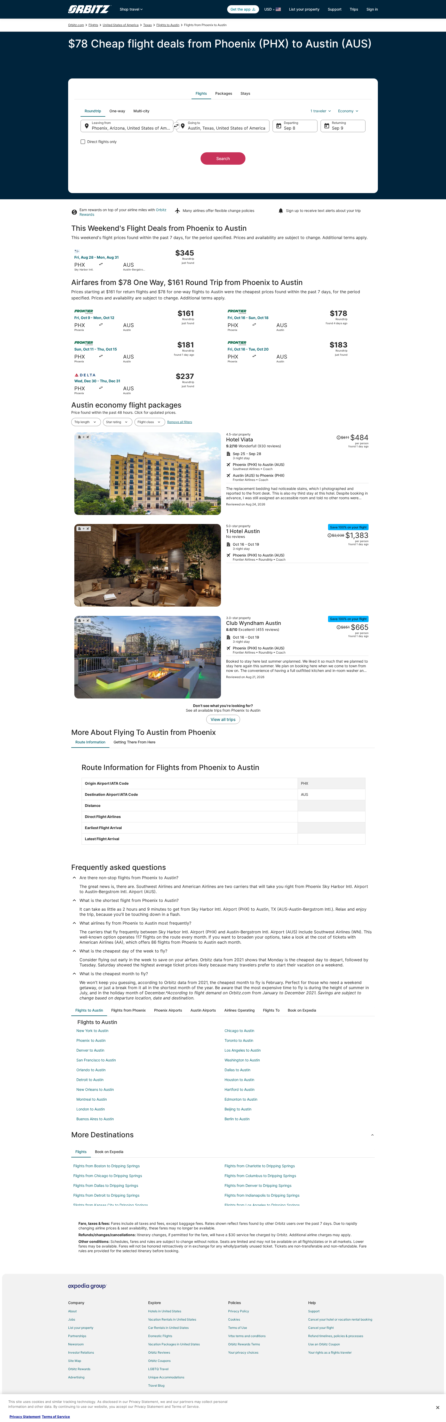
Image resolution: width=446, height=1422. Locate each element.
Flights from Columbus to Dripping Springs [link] (260, 1175)
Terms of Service (56, 1417)
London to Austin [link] (90, 1109)
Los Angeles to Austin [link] (243, 1050)
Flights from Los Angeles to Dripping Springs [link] (262, 1205)
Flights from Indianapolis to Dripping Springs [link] (262, 1195)
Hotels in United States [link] (164, 1311)
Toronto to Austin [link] (239, 1040)
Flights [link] (93, 25)
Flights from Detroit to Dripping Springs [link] (106, 1195)
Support (334, 9)
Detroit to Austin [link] (89, 1079)
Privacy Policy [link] (238, 1311)
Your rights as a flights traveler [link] (330, 1352)
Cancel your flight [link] (321, 1328)
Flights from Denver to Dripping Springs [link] (258, 1185)
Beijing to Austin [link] (238, 1109)
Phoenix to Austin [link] (91, 1040)
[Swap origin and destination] (176, 125)
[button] (223, 1134)
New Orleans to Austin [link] (95, 1089)
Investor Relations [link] (81, 1352)
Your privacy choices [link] (243, 1352)
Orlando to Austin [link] (91, 1070)
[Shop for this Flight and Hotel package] (297, 473)
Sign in (372, 9)
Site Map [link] (74, 1361)
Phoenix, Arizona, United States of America (132, 128)
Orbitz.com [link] (76, 25)
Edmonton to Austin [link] (241, 1099)
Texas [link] (147, 25)
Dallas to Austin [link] (237, 1070)
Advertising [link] (76, 1377)
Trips (354, 9)
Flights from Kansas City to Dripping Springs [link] (110, 1205)
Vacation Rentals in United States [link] (172, 1319)
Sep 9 (337, 128)
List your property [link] (80, 1328)
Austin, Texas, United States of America (226, 128)
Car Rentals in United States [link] (168, 1328)
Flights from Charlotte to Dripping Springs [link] (260, 1166)
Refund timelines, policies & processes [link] (335, 1336)
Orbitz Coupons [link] (159, 1361)
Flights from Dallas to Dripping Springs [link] (105, 1185)
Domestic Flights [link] (160, 1336)
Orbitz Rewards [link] (79, 1369)
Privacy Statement (25, 1417)
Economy (346, 111)
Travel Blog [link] (156, 1385)
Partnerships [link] (77, 1336)
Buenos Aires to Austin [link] (95, 1119)
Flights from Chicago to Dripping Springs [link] (107, 1175)
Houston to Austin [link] (239, 1079)
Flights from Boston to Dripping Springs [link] (106, 1166)
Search (223, 158)
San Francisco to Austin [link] (96, 1060)
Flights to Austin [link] (167, 25)
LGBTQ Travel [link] (158, 1369)
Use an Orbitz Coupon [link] (324, 1344)
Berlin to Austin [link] (237, 1119)
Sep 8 (289, 128)
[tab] (201, 93)
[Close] (437, 1407)
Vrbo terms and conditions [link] (247, 1336)
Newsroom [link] (76, 1344)
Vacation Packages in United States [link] (174, 1344)
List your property (304, 9)
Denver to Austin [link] (90, 1050)
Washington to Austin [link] (242, 1060)
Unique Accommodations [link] (166, 1377)
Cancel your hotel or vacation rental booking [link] (340, 1319)
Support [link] (314, 1311)
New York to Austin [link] (92, 1030)
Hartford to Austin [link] (239, 1089)
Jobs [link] (71, 1319)
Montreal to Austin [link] (91, 1099)
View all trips (223, 719)
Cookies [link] (234, 1319)
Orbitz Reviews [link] (159, 1352)
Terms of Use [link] (237, 1328)
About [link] (72, 1311)
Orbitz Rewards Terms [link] (244, 1344)
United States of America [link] (121, 25)
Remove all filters (179, 422)
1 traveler (318, 111)
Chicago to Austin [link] (239, 1030)
